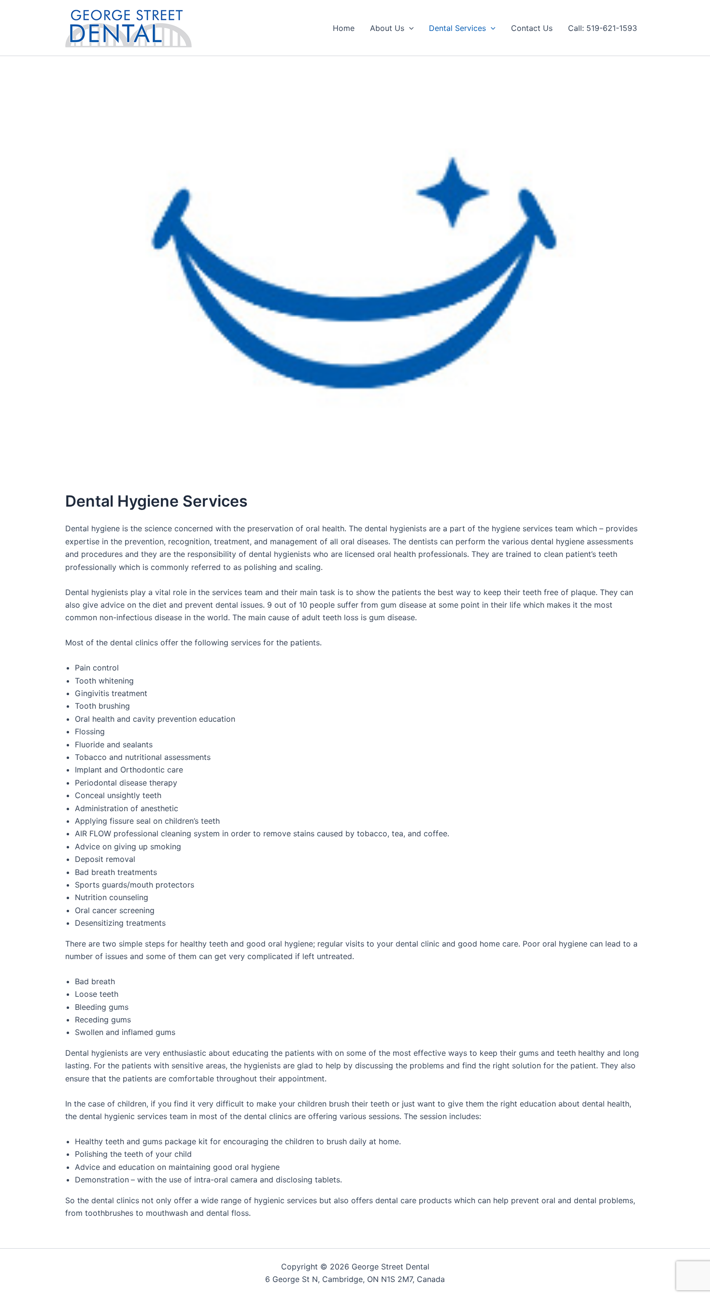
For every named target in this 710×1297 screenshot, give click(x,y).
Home (344, 28)
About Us (387, 28)
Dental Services (457, 28)
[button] (409, 28)
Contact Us (532, 28)
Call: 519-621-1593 (602, 28)
